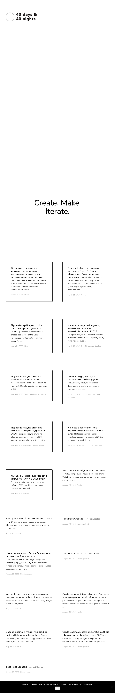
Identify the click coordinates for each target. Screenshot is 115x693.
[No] (111, 687)
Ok (57, 688)
